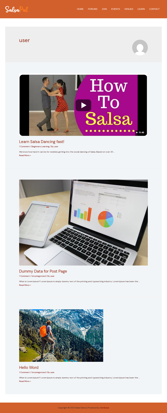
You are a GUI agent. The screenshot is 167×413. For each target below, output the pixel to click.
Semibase (104, 407)
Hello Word (28, 367)
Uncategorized (39, 276)
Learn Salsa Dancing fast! (41, 141)
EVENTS (115, 9)
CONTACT (154, 9)
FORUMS (92, 9)
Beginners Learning (40, 146)
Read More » (25, 155)
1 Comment (24, 146)
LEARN (141, 9)
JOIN (104, 9)
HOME (80, 9)
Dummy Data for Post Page (43, 271)
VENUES (128, 9)
